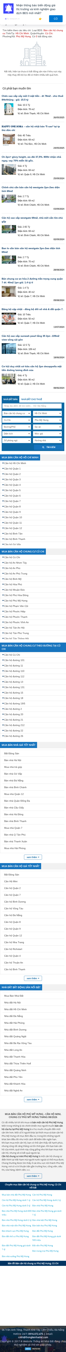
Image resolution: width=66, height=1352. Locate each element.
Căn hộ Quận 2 (12, 474)
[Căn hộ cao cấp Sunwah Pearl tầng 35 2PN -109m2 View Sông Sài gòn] (9, 349)
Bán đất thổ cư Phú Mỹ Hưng (15, 1236)
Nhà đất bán (10, 399)
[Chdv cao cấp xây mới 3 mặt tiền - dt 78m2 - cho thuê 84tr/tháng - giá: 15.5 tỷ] (9, 109)
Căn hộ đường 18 (13, 698)
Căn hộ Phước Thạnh (15, 616)
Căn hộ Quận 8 (12, 506)
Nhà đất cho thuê (31, 399)
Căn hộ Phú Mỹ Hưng (15, 600)
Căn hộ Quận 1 (12, 468)
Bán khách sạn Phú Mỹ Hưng (15, 1230)
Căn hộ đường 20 (13, 714)
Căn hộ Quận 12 (13, 528)
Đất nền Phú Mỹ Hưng (42, 1245)
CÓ (56, 18)
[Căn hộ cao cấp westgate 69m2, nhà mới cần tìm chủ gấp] (9, 231)
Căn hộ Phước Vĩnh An (16, 622)
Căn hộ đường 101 (14, 660)
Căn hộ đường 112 (14, 676)
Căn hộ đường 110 (14, 671)
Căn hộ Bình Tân (13, 533)
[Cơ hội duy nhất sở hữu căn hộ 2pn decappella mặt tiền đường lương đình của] (9, 380)
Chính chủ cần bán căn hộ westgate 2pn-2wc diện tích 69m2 (31, 189)
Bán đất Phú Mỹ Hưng (42, 1230)
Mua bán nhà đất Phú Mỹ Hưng (16, 1194)
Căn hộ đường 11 (13, 665)
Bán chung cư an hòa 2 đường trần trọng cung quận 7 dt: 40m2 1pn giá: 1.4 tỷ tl (32, 280)
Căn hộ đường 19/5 (14, 703)
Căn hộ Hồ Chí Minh (15, 463)
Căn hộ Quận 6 (12, 495)
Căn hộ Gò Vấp (12, 544)
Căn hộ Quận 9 (12, 512)
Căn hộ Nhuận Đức (14, 589)
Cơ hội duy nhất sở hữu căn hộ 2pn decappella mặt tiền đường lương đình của (32, 368)
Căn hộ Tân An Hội (14, 627)
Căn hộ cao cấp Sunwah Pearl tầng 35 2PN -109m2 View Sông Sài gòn (30, 338)
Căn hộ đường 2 (13, 709)
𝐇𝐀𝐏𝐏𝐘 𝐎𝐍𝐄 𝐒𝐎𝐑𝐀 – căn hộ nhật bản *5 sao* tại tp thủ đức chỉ (31, 128)
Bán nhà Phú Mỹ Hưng (42, 1205)
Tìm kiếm (50, 447)
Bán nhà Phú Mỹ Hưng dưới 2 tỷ (16, 1220)
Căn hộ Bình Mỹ (12, 579)
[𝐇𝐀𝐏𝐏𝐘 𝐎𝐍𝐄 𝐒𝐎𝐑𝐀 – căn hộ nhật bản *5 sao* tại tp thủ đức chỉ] (9, 140)
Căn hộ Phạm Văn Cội (16, 606)
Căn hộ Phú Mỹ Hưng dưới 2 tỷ (46, 1200)
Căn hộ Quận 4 (12, 484)
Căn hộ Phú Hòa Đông (16, 595)
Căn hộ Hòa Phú (13, 584)
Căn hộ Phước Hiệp (14, 611)
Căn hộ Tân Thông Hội (16, 638)
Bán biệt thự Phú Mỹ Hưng (44, 1225)
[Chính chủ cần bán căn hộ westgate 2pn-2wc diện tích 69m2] (9, 200)
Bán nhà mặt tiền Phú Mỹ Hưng (16, 1225)
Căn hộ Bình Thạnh (14, 539)
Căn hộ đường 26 (13, 736)
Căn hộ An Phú (12, 568)
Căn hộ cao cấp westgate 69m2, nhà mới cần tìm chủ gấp (32, 219)
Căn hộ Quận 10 (13, 517)
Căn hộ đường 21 (13, 719)
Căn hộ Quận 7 (12, 501)
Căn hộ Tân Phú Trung (16, 633)
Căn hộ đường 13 (13, 681)
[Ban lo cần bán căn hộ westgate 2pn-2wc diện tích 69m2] (9, 261)
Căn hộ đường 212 (14, 725)
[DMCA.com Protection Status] (33, 1349)
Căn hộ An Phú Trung (15, 573)
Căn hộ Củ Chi (12, 557)
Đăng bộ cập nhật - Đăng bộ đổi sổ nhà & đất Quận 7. (32, 309)
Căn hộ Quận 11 (13, 522)
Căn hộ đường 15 (13, 692)
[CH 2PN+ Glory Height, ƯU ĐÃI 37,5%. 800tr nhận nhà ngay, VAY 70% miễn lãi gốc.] (9, 170)
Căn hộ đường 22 (13, 730)
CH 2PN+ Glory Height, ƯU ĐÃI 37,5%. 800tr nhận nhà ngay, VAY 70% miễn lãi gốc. (31, 159)
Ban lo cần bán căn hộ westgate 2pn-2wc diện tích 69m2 (31, 250)
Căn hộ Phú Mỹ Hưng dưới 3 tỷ (16, 1205)
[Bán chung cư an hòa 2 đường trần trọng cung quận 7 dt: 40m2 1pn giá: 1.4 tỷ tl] (9, 292)
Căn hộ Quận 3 (12, 479)
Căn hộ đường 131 (14, 687)
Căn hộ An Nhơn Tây (15, 562)
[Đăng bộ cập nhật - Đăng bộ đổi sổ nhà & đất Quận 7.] (9, 319)
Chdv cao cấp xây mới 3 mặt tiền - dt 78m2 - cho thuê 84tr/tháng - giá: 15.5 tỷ (32, 98)
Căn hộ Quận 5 (12, 490)
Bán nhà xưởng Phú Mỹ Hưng (15, 1256)
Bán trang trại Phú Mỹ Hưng (45, 1250)
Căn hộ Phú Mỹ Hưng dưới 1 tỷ (16, 1200)
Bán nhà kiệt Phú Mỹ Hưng (44, 1220)
